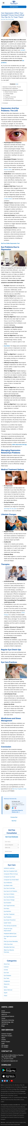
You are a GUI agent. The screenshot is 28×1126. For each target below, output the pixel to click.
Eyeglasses (7, 981)
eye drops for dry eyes (10, 508)
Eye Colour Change (9, 900)
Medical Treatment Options (10, 91)
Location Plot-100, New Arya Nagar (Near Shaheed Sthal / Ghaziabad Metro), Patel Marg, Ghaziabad (14, 1089)
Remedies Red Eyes (9, 947)
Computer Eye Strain (9, 877)
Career (3, 1018)
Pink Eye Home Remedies (11, 941)
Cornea (6, 969)
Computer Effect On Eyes (11, 874)
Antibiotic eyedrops (9, 868)
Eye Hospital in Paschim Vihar (16, 1106)
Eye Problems (7, 917)
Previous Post (14, 817)
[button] (3, 3)
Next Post (14, 820)
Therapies (6, 95)
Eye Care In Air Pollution (10, 891)
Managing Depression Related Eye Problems (12, 90)
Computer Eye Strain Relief (11, 879)
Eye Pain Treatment (9, 914)
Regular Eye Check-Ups (9, 97)
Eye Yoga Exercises (9, 905)
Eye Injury (6, 908)
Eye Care (3, 19)
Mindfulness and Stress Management (12, 100)
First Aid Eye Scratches (10, 925)
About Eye (7, 964)
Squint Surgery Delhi (15, 1124)
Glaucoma (6, 984)
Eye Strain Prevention (10, 920)
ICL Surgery (4, 1047)
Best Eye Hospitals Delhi (10, 871)
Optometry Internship (7, 1020)
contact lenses (8, 198)
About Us (4, 1014)
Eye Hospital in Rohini (16, 1109)
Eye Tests (6, 978)
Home (3, 1011)
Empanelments (5, 1012)
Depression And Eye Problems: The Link (11, 86)
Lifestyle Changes (8, 93)
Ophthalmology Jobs (7, 1022)
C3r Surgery (4, 1045)
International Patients (7, 1016)
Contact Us (4, 1024)
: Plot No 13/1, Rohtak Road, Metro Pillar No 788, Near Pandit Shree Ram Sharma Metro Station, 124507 (14, 1099)
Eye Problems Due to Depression (10, 88)
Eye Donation (7, 902)
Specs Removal (8, 990)
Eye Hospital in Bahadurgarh (12, 1113)
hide (17, 84)
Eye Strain (7, 346)
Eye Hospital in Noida (12, 1117)
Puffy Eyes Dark (8, 944)
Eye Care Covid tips (9, 888)
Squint (5, 992)
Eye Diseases (7, 975)
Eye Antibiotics (8, 882)
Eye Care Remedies (9, 897)
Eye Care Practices (8, 98)
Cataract (6, 967)
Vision (5, 995)
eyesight (23, 50)
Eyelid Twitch (7, 923)
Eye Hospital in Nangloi (11, 1115)
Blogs (3, 1026)
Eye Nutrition (7, 911)
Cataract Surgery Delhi (20, 1122)
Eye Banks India (8, 885)
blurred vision (7, 169)
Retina (5, 987)
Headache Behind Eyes (10, 933)
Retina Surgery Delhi (5, 1124)
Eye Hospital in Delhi (13, 1111)
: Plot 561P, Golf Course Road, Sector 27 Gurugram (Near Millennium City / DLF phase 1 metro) (13, 1093)
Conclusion (5, 103)
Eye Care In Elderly (9, 894)
